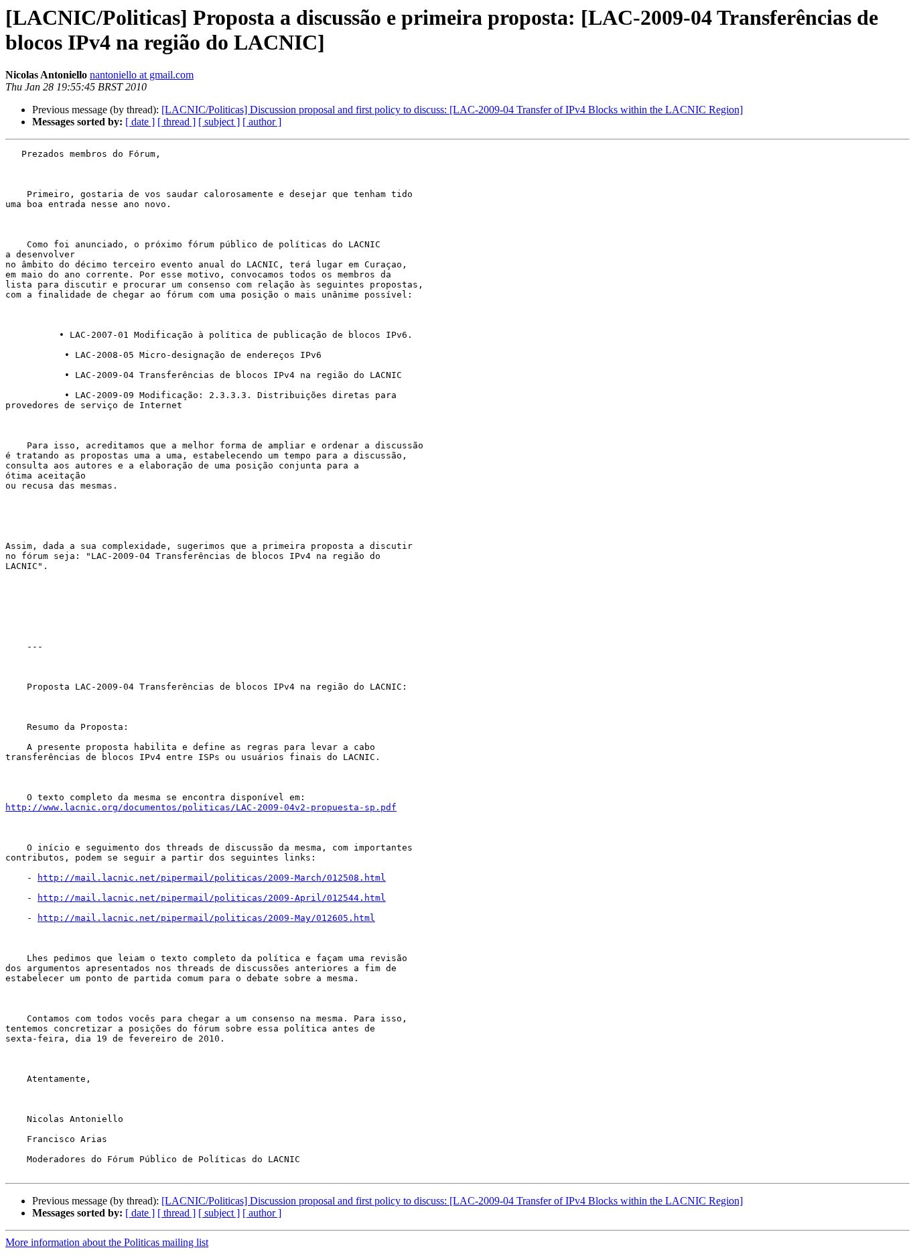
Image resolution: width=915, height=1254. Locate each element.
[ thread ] (176, 121)
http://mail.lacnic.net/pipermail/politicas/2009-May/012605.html (206, 918)
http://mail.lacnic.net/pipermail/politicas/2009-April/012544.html (212, 898)
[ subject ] (219, 121)
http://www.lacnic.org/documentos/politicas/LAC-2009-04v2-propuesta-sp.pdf (201, 807)
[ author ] (261, 121)
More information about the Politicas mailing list (106, 1242)
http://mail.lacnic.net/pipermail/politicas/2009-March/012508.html (212, 878)
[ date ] (140, 121)
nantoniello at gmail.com (142, 74)
